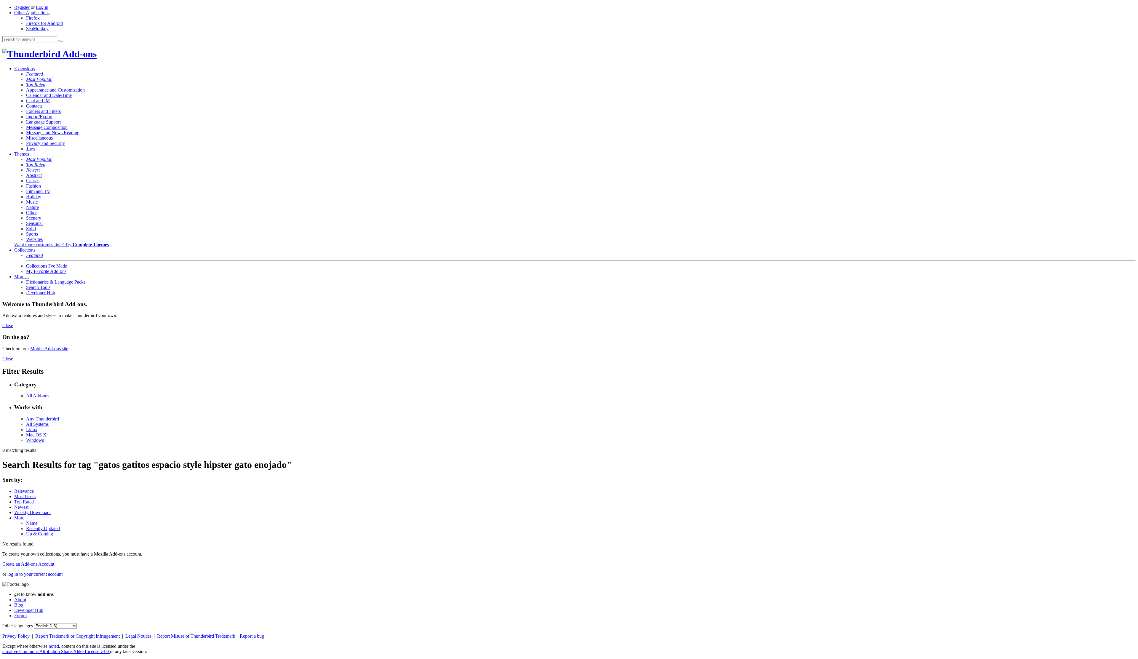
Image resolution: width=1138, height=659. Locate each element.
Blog (18, 604)
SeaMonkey (37, 28)
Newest (33, 169)
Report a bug (252, 636)
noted (54, 646)
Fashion (33, 185)
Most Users (25, 496)
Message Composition (47, 127)
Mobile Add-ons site (49, 348)
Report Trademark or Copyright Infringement (78, 636)
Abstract (34, 175)
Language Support (43, 121)
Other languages (17, 625)
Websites (34, 239)
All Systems (37, 424)
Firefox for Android (44, 23)
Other (31, 212)
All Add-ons (37, 395)
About (20, 599)
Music (32, 201)
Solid (31, 228)
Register (22, 7)
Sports (32, 233)
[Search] (60, 40)
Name (31, 523)
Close (7, 325)
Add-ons (78, 54)
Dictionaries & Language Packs (55, 281)
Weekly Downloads (32, 512)
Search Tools (38, 287)
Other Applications (31, 12)
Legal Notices (139, 636)
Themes (21, 153)
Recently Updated (43, 528)
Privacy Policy (16, 636)
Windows (35, 440)
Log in (42, 7)
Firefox (33, 17)
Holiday (33, 196)
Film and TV (38, 191)
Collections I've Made (46, 265)
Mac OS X (36, 434)
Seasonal (34, 223)
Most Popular (39, 79)
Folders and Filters (43, 111)
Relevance (24, 491)
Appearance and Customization (55, 89)
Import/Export (39, 116)
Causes (32, 180)
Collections (24, 249)
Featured (34, 73)
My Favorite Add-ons (46, 271)
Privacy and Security (45, 143)
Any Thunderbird (42, 418)
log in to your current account (35, 574)
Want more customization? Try (61, 244)
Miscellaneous (39, 137)
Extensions (24, 68)
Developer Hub (40, 292)
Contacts (34, 105)
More (19, 517)
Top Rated (35, 84)
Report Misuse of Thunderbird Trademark (196, 636)
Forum (20, 615)
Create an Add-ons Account (28, 564)
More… (21, 276)
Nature (32, 207)
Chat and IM (38, 100)
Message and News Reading (52, 132)
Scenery (33, 217)
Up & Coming (39, 533)
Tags (30, 148)
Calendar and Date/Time (49, 95)
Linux (31, 429)
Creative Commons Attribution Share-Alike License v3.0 (56, 651)
